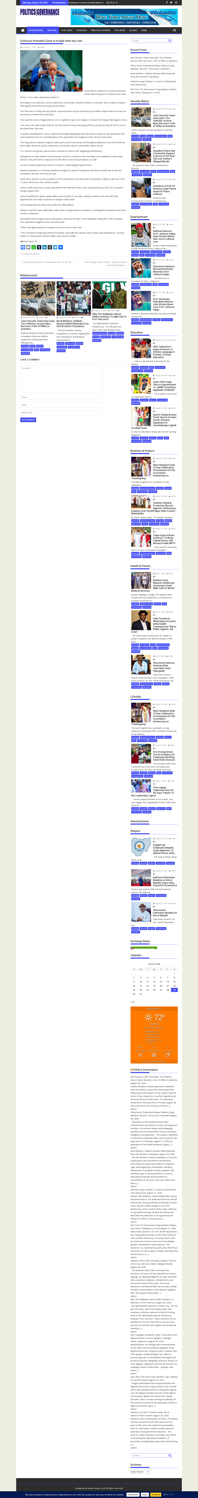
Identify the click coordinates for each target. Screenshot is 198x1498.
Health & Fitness (146, 604)
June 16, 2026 (160, 224)
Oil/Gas (133, 30)
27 (161, 989)
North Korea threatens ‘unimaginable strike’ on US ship (47, 262)
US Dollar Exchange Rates (144, 948)
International (36, 30)
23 (134, 989)
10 (141, 981)
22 (174, 985)
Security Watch (27, 350)
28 (167, 989)
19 (154, 985)
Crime (144, 30)
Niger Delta (136, 524)
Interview (82, 30)
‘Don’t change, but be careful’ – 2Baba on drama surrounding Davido (105, 263)
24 (141, 989)
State (36, 350)
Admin (42, 47)
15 (174, 981)
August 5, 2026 (160, 745)
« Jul (132, 1001)
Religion (151, 863)
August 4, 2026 (160, 781)
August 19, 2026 (161, 408)
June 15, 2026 (160, 292)
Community (70, 343)
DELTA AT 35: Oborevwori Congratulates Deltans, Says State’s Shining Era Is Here (91, 2)
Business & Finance (147, 488)
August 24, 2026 (161, 375)
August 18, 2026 (161, 496)
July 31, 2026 (160, 573)
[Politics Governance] (22, 29)
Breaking (25, 346)
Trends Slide (44, 350)
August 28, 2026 (29, 317)
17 (141, 985)
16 (134, 985)
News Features (166, 320)
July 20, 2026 (160, 656)
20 (161, 985)
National (52, 30)
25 (147, 989)
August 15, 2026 (161, 529)
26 (154, 989)
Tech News (119, 30)
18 (147, 985)
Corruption (144, 645)
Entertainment (156, 252)
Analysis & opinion (100, 30)
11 (147, 981)
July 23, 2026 (160, 612)
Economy (160, 521)
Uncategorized (74, 347)
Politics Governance (145, 1069)
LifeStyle (167, 252)
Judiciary (120, 333)
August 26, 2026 (100, 310)
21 (167, 985)
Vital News (66, 30)
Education (144, 367)
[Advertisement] (73, 111)
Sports (160, 438)
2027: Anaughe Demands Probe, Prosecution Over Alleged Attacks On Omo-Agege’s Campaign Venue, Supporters (154, 1338)
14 (167, 981)
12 (154, 981)
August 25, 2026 (161, 340)
